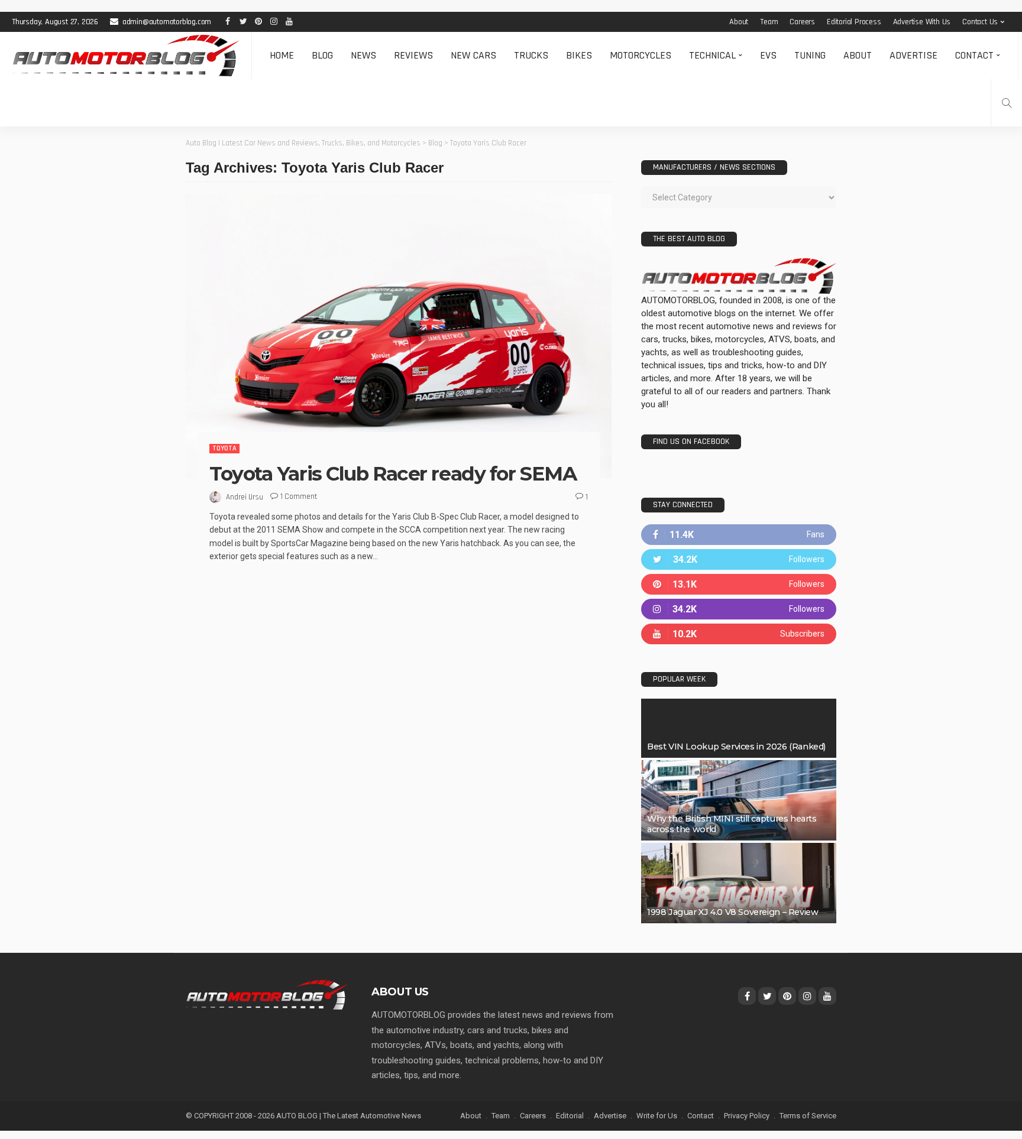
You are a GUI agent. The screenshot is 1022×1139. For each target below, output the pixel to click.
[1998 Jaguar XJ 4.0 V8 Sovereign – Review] (738, 883)
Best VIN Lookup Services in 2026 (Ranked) (736, 746)
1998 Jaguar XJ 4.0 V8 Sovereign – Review (732, 912)
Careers (802, 22)
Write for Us (656, 1115)
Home (282, 55)
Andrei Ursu (244, 497)
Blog (322, 55)
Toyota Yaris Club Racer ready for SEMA (392, 473)
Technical (712, 55)
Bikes (579, 55)
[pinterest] (738, 584)
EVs (768, 55)
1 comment (298, 496)
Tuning (810, 55)
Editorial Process (854, 22)
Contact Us (980, 22)
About (738, 22)
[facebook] (738, 534)
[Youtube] (738, 634)
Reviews (413, 55)
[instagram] (738, 609)
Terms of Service (808, 1115)
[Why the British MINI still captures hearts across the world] (738, 800)
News (363, 55)
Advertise (913, 55)
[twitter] (738, 559)
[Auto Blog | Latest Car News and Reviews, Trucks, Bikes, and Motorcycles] (267, 994)
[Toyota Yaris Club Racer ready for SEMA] (399, 336)
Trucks (531, 55)
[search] (1006, 102)
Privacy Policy (746, 1115)
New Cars (473, 55)
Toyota (224, 448)
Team (769, 22)
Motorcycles (640, 55)
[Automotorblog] (126, 55)
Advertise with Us (922, 22)
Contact (974, 55)
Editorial (570, 1115)
